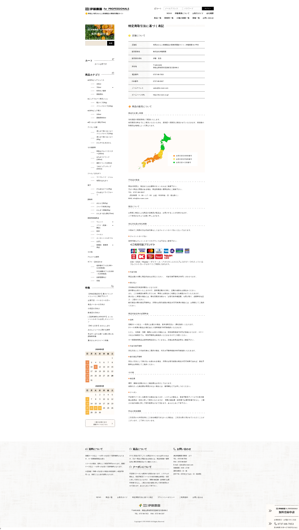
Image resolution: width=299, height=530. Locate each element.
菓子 (89, 185)
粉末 (98, 231)
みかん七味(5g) (102, 203)
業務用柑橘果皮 (93, 218)
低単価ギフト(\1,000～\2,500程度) (104, 267)
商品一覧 (109, 497)
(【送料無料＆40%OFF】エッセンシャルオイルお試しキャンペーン (101, 319)
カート (159, 8)
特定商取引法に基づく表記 (142, 497)
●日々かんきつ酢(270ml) (97, 122)
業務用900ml (101, 118)
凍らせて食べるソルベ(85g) (104, 138)
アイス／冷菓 (92, 127)
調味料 (90, 199)
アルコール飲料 (93, 257)
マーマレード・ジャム (104, 177)
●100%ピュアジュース (96, 80)
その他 (90, 252)
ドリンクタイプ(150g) (104, 106)
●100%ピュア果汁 (94, 111)
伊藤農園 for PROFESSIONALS (98, 8)
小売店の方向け (94, 308)
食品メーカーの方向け (96, 304)
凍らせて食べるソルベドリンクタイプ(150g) (104, 132)
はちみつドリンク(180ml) (103, 158)
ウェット (99, 222)
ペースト (99, 234)
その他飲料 (92, 147)
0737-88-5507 (139, 192)
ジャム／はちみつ (94, 173)
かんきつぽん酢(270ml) (105, 213)
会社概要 (210, 13)
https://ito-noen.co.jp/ (161, 95)
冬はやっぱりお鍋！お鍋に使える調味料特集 (101, 335)
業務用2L (99, 94)
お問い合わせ (208, 18)
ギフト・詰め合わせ (95, 262)
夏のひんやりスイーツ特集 (98, 340)
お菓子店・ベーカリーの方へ (99, 300)
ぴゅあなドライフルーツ (104, 193)
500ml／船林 (101, 91)
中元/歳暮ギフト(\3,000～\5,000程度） (105, 272)
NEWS (169, 13)
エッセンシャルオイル (104, 238)
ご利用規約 (183, 497)
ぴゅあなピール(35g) (104, 189)
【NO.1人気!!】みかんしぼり (99, 326)
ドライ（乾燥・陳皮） (102, 226)
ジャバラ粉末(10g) (103, 206)
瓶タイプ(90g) (101, 102)
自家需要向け (101, 277)
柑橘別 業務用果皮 (102, 246)
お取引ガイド (198, 13)
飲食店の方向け (94, 313)
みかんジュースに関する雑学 (99, 330)
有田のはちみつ (102, 181)
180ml (98, 84)
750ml (98, 87)
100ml (98, 114)
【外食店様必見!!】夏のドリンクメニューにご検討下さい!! (100, 295)
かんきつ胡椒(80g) (103, 210)
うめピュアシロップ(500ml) (103, 167)
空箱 (98, 281)
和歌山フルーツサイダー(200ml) (104, 152)
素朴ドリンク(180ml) (104, 163)
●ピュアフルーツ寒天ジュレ (98, 99)
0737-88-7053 (158, 74)
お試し (98, 241)
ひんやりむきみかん (103, 143)
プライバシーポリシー (166, 497)
